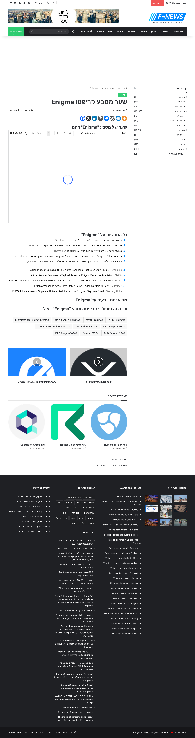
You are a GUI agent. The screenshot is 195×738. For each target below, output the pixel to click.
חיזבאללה (76, 513)
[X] (88, 118)
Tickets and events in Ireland (124, 509)
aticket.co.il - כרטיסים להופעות (33, 531)
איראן (77, 508)
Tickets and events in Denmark (123, 573)
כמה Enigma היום (113, 326)
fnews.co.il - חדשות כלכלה (35, 516)
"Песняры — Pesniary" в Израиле (76, 610)
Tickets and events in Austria (124, 568)
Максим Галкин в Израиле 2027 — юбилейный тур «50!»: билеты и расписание (75, 654)
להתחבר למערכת (117, 465)
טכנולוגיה (131, 31)
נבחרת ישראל (61, 518)
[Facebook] (82, 118)
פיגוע (92, 523)
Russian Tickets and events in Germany (119, 524)
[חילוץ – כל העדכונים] (166, 499)
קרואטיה (74, 523)
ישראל (81, 518)
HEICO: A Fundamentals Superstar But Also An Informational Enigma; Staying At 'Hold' (57, 291)
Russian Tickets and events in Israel (121, 535)
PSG (59, 502)
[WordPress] (112, 118)
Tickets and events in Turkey (124, 618)
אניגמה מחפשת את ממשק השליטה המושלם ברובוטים (94, 240)
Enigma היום (116, 319)
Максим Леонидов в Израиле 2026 (75, 707)
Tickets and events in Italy (125, 578)
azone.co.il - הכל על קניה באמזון (32, 506)
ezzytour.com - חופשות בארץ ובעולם (30, 526)
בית (123, 88)
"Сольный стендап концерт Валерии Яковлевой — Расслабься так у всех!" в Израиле (73, 677)
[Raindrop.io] (118, 118)
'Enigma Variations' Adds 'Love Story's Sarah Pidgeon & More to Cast (78, 286)
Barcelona (89, 497)
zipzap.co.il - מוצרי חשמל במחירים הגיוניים (28, 511)
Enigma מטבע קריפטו (67, 319)
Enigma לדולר (94, 319)
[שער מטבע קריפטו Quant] (26, 422)
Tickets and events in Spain (125, 628)
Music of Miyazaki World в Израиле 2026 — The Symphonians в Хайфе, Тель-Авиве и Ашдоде (75, 556)
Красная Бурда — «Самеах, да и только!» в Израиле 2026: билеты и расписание (75, 666)
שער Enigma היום (65, 333)
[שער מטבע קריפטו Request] (68, 422)
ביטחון (68, 508)
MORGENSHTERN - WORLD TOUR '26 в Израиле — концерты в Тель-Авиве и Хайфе (73, 699)
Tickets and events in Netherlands (121, 608)
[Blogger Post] (100, 118)
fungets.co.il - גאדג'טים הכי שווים (32, 501)
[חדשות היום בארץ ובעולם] (168, 17)
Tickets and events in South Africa (121, 558)
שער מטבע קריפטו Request (72, 444)
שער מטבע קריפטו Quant (32, 444)
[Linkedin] (94, 118)
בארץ (153, 31)
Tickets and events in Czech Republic (120, 613)
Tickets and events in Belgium (124, 603)
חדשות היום (179, 111)
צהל (83, 523)
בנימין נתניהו (89, 513)
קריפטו (117, 88)
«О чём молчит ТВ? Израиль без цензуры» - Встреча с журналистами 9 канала (74, 643)
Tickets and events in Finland (124, 598)
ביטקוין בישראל (176, 153)
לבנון (73, 518)
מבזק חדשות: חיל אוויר (139, 3)
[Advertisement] (97, 60)
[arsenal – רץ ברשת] (166, 511)
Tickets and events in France (124, 633)
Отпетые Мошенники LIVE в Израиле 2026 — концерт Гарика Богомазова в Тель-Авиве (73, 618)
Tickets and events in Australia (123, 514)
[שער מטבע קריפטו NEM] (109, 422)
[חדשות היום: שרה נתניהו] (180, 498)
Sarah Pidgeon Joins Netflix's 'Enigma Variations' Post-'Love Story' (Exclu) (70, 270)
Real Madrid (88, 508)
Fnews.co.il (178, 732)
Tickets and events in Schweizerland (120, 563)
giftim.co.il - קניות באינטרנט (34, 521)
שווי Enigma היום (113, 333)
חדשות (179, 31)
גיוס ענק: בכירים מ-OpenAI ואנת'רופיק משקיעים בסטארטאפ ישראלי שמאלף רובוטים (79, 245)
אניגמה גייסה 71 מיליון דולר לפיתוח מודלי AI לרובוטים (94, 251)
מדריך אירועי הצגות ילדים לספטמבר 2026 (74, 548)
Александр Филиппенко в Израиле (75, 712)
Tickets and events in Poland (124, 588)
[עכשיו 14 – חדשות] (166, 522)
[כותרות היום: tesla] (180, 508)
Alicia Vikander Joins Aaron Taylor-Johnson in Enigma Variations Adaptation (72, 275)
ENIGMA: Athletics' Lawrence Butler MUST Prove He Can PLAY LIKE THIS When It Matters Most (61, 280)
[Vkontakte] (106, 118)
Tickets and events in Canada (124, 623)
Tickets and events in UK (126, 496)
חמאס (65, 513)
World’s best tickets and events (123, 529)
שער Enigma (89, 333)
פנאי (110, 31)
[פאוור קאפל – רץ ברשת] (151, 522)
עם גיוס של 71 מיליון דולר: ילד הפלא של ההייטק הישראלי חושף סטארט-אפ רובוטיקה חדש (76, 256)
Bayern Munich (74, 497)
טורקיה (91, 518)
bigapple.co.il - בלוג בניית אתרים (32, 496)
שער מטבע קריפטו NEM (115, 444)
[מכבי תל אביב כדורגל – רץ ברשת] (180, 522)
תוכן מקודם (89, 532)
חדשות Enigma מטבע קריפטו (31, 319)
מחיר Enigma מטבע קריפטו (53, 326)
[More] (124, 118)
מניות (180, 135)
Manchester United (85, 502)
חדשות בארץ (179, 106)
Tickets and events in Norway (124, 583)
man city (69, 502)
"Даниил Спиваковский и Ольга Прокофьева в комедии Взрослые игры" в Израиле (76, 688)
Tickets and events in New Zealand (121, 553)
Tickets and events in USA (125, 519)
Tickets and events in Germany (123, 548)
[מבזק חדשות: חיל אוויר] (151, 508)
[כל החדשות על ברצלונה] (151, 498)
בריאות (100, 31)
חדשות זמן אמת (177, 120)
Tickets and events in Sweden (123, 593)
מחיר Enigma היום (85, 326)
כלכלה (165, 31)
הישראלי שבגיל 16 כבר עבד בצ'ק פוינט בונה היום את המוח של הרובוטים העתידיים (80, 261)
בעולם (144, 31)
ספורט (120, 31)
